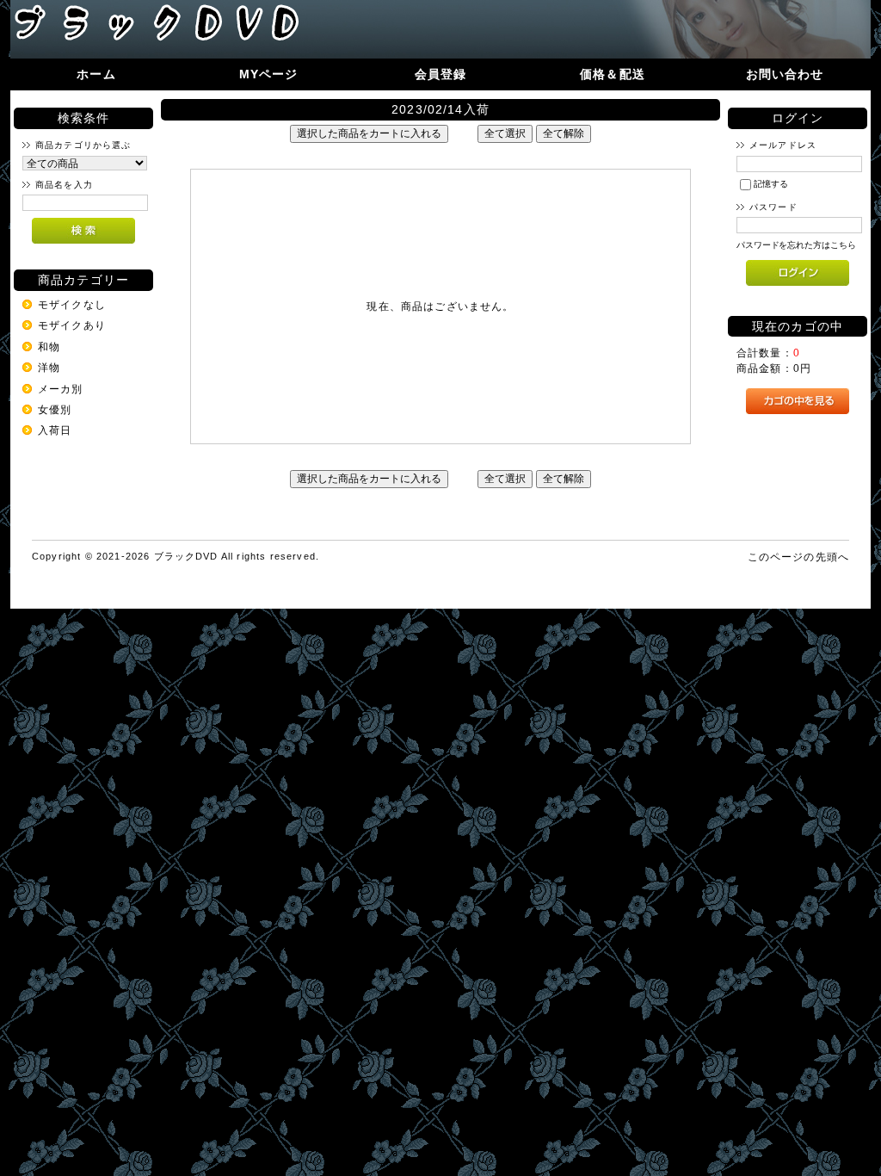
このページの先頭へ (798, 556)
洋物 (49, 367)
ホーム (96, 74)
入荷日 (54, 430)
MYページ (269, 74)
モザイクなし (72, 304)
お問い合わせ (785, 74)
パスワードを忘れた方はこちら (796, 245)
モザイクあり (72, 325)
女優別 (54, 409)
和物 (49, 346)
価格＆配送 (612, 74)
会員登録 (441, 74)
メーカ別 (60, 388)
